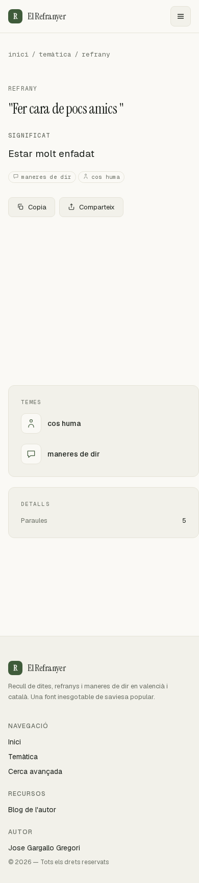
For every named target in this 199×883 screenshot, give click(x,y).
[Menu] (180, 16)
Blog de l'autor (32, 809)
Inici (14, 741)
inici (18, 54)
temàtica (55, 54)
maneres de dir (46, 176)
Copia (37, 207)
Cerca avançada (35, 771)
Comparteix (97, 207)
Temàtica (23, 756)
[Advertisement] (99, 301)
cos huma (105, 176)
